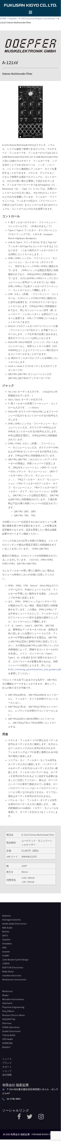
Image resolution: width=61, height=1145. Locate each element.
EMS (4, 947)
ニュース (7, 1058)
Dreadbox (7, 943)
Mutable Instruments (13, 999)
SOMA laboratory (10, 1027)
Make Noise (8, 971)
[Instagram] (41, 1117)
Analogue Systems (11, 919)
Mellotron (7, 991)
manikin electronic (11, 975)
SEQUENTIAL (9, 1019)
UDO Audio (7, 1039)
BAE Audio (7, 927)
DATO (5, 935)
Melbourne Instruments (14, 979)
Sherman (6, 1023)
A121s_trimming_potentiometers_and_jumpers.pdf (34, 669)
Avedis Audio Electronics (14, 923)
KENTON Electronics (12, 967)
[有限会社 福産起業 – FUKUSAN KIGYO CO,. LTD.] (30, 4)
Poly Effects (8, 1011)
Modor (5, 995)
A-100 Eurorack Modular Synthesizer (37, 18)
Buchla (5, 931)
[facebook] (19, 1117)
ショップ (7, 1070)
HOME (3, 18)
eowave (6, 951)
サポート (7, 1066)
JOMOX (6, 963)
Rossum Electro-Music (13, 1015)
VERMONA (7, 1043)
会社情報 (7, 1074)
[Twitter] (29, 1117)
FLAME (5, 955)
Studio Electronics (11, 1031)
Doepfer (13, 18)
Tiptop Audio (8, 1035)
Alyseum (6, 915)
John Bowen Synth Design (15, 959)
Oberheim (7, 1003)
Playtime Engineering (13, 1007)
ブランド (7, 1062)
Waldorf (6, 1047)
